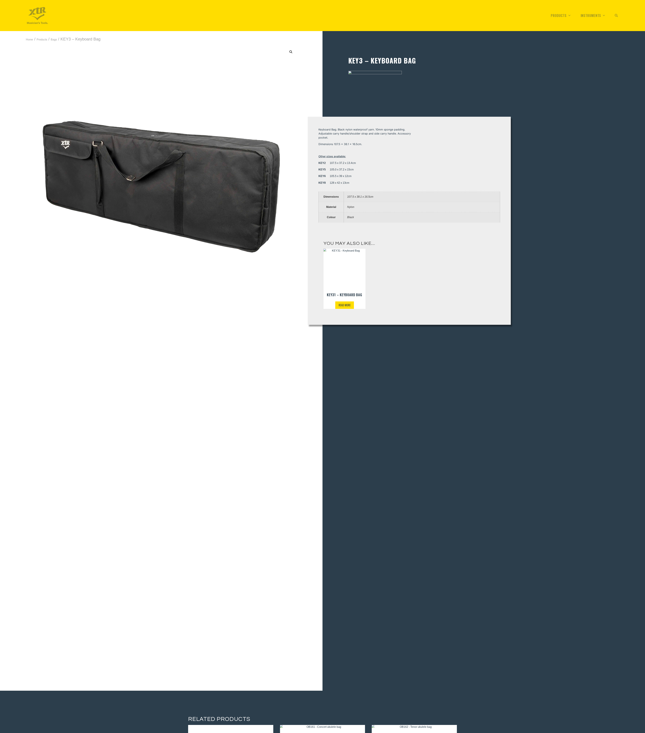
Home (29, 39)
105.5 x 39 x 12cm (334, 176)
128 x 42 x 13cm (333, 182)
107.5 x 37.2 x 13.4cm (337, 163)
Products (558, 15)
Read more (345, 305)
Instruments (591, 15)
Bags (54, 39)
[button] (616, 15)
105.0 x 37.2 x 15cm (336, 169)
